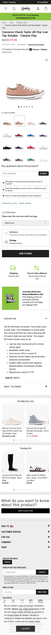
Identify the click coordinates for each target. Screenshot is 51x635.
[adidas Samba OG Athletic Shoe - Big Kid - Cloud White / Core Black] (37, 463)
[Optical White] (43, 145)
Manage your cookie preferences (25, 609)
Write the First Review (36, 45)
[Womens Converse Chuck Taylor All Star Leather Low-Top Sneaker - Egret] (13, 416)
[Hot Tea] (7, 120)
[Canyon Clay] (19, 120)
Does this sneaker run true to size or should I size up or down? (25, 189)
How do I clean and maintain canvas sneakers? (23, 196)
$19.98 (34, 436)
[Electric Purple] (43, 132)
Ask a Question (25, 511)
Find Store (42, 592)
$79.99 (29, 483)
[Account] (38, 8)
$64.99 (29, 436)
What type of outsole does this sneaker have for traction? (24, 183)
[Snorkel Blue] (31, 132)
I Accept (25, 628)
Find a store (8, 587)
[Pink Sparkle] (31, 120)
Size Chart (11, 212)
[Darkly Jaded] (43, 120)
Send (44, 173)
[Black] (7, 145)
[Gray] (19, 157)
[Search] (13, 9)
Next (48, 422)
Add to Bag (25, 253)
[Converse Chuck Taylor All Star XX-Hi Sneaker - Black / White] (13, 463)
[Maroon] (19, 132)
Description (10, 319)
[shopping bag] (45, 9)
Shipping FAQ (13, 276)
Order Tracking (9, 2)
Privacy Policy (13, 615)
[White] (7, 132)
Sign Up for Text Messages (14, 568)
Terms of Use (36, 580)
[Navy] (7, 157)
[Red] (31, 145)
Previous (4, 423)
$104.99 (5, 483)
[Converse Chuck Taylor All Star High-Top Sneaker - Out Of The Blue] (37, 416)
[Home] (26, 9)
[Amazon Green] (31, 157)
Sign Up (7, 562)
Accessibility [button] (42, 2)
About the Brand (12, 386)
